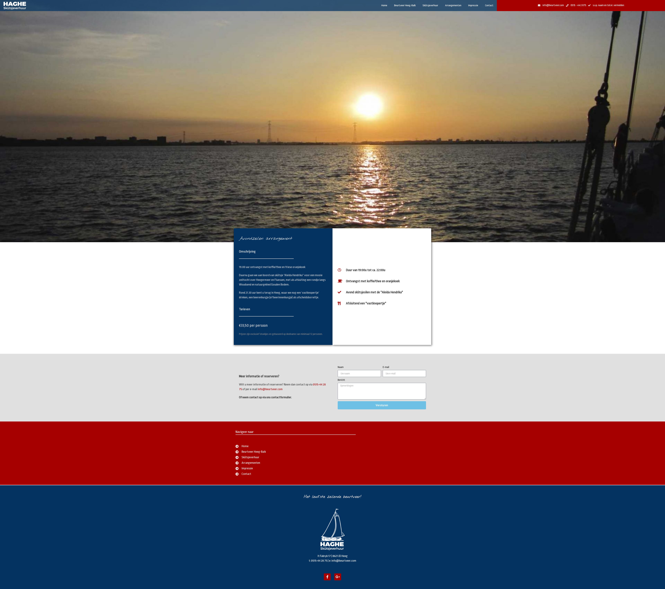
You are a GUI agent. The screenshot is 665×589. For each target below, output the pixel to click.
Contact (489, 5)
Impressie (473, 5)
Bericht (341, 380)
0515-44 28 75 (319, 560)
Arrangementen (453, 5)
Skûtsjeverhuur (430, 5)
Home (384, 5)
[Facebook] (327, 576)
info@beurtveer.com (270, 389)
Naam (341, 367)
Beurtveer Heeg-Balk (405, 5)
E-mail (386, 367)
